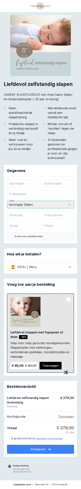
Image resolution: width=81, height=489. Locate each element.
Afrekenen (38, 449)
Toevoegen (51, 366)
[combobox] (40, 267)
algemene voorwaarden (49, 438)
